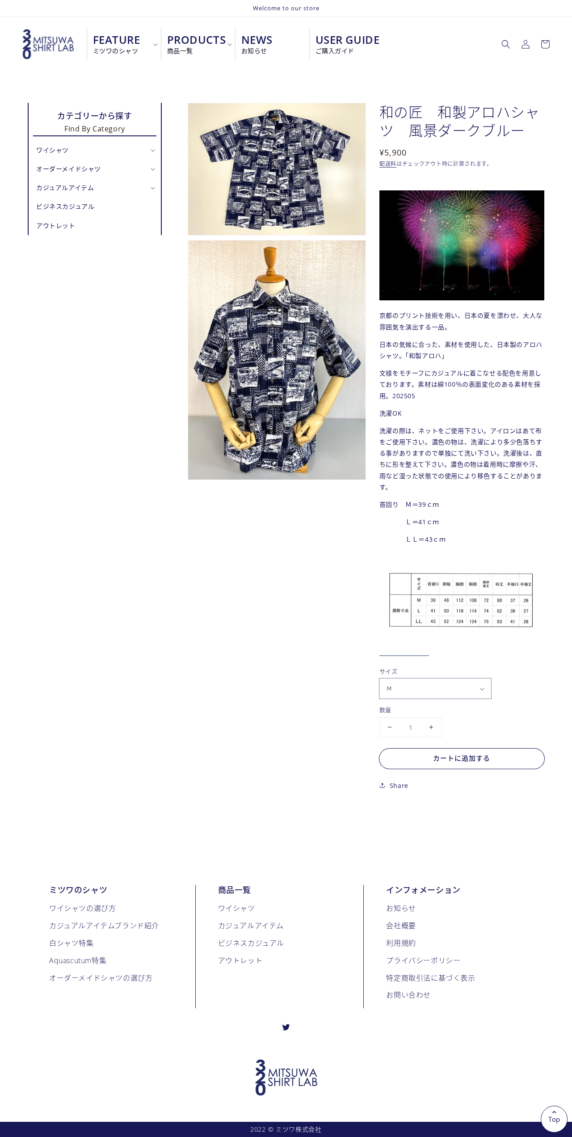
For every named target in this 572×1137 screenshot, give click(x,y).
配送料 (387, 163)
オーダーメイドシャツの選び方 (100, 977)
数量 (385, 710)
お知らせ (401, 908)
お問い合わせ (408, 994)
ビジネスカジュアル (251, 943)
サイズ (388, 671)
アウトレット (240, 960)
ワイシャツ (236, 908)
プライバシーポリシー (423, 960)
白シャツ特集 (71, 943)
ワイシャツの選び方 (82, 908)
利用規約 (401, 943)
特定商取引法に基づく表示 (430, 977)
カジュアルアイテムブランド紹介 (104, 925)
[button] (506, 44)
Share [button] (399, 785)
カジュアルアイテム (251, 925)
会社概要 (401, 925)
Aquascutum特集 (77, 960)
